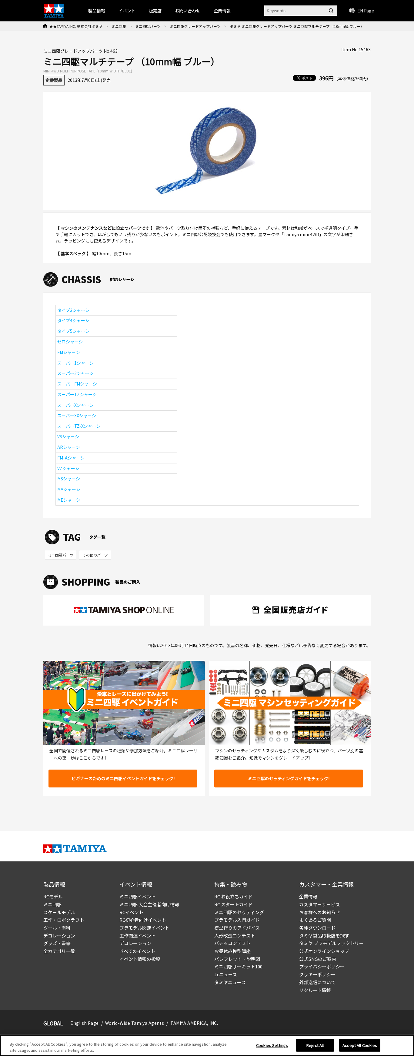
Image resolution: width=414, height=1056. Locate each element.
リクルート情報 (315, 990)
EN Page (365, 11)
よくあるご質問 (315, 920)
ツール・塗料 (57, 927)
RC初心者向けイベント (142, 920)
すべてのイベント (137, 951)
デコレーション (59, 935)
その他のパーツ (95, 554)
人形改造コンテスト (234, 935)
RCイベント (131, 912)
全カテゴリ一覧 (59, 951)
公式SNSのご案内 (317, 959)
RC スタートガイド (233, 904)
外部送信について (317, 982)
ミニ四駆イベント (137, 896)
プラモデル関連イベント (144, 927)
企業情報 (308, 896)
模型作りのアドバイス (237, 927)
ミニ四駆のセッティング (239, 912)
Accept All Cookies (359, 1045)
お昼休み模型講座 (232, 951)
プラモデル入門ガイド (237, 920)
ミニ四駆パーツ (148, 26)
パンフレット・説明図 (237, 959)
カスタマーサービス (319, 904)
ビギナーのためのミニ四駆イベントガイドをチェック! (123, 778)
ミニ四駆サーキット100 (238, 966)
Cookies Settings (272, 1045)
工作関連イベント (137, 935)
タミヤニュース (230, 982)
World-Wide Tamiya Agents (134, 1023)
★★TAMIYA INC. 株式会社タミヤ (75, 26)
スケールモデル (59, 912)
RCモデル (53, 896)
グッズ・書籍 (57, 943)
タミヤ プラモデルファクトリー (331, 943)
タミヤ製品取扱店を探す (324, 935)
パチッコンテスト (232, 943)
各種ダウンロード (317, 927)
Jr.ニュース (225, 974)
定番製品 (53, 80)
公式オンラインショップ (324, 951)
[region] (207, 1045)
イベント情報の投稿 (139, 959)
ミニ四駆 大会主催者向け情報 (149, 904)
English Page (84, 1023)
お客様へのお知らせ (319, 912)
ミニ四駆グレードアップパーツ (195, 26)
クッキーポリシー (317, 974)
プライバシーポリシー (322, 966)
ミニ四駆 (119, 26)
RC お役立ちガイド (233, 896)
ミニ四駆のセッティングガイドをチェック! (288, 778)
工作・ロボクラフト (63, 920)
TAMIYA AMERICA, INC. (194, 1023)
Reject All (315, 1045)
